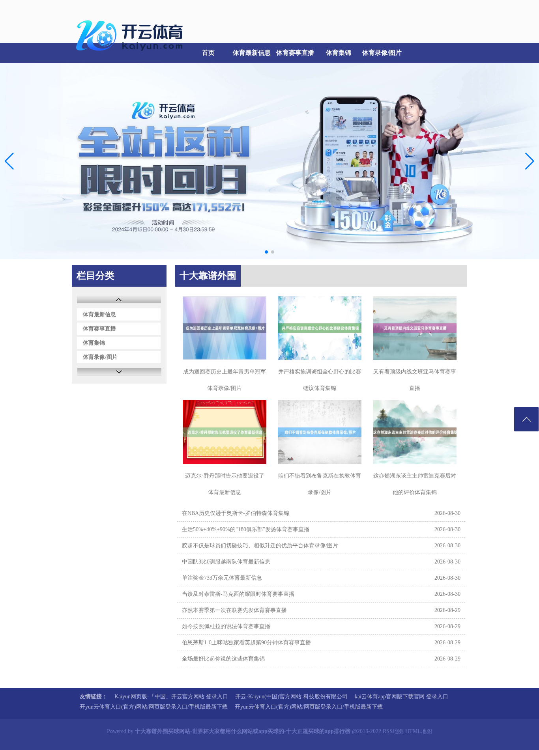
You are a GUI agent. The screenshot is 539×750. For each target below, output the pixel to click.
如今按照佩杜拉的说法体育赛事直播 (226, 626)
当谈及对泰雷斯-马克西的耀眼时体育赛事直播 (238, 594)
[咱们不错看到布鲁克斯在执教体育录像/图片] (319, 432)
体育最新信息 (252, 52)
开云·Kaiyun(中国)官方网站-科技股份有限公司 (291, 697)
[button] (529, 161)
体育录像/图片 (382, 52)
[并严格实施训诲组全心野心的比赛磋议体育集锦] (319, 328)
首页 (208, 52)
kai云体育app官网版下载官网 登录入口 (401, 697)
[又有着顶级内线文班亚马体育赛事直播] (415, 328)
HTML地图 (418, 731)
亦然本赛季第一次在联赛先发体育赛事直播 (234, 610)
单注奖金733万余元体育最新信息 (222, 578)
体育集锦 (338, 52)
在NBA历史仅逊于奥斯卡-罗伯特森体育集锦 (235, 513)
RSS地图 (393, 731)
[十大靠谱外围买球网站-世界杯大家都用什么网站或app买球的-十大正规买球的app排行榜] (131, 55)
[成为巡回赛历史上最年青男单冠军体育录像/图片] (224, 328)
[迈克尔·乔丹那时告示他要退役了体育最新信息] (224, 432)
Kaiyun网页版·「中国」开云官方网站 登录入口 (171, 697)
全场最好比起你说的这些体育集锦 (223, 659)
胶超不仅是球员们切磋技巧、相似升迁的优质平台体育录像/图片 (260, 546)
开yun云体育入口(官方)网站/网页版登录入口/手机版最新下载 (154, 707)
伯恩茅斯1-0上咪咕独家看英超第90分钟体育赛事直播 (246, 643)
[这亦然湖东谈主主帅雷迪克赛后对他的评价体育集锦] (415, 432)
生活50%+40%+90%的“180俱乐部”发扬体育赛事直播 (245, 529)
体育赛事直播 (295, 52)
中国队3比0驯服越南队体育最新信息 (226, 562)
